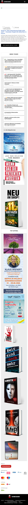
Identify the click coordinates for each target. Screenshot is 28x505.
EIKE (5, 113)
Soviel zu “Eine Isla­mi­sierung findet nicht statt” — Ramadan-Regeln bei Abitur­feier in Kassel (13, 32)
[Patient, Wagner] (14, 169)
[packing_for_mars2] (14, 449)
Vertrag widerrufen (6, 466)
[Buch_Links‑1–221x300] (11, 333)
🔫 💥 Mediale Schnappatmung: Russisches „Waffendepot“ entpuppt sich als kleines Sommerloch (14, 68)
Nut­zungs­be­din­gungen (12, 501)
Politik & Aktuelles (7, 28)
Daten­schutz (22, 500)
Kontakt (20, 502)
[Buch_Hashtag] (14, 359)
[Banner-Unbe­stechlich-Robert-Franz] (13, 243)
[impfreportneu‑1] (14, 308)
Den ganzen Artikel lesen (10, 45)
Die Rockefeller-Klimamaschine (11, 112)
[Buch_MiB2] (14, 422)
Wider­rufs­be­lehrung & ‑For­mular (10, 502)
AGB (19, 501)
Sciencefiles (7, 126)
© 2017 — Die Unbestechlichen (7, 500)
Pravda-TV (6, 63)
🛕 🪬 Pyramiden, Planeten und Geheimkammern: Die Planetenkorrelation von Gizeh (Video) (13, 106)
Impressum (17, 500)
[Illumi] (14, 391)
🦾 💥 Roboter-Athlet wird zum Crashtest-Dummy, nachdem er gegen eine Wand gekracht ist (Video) (13, 99)
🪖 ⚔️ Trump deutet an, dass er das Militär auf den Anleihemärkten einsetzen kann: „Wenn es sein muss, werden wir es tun (13, 60)
